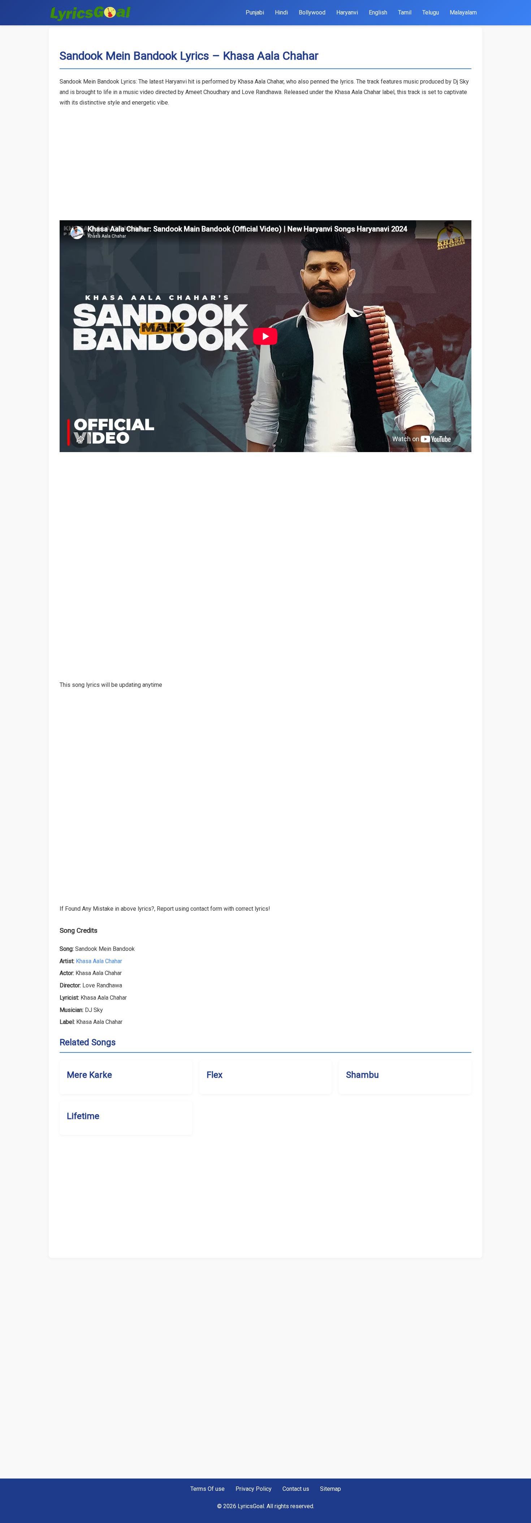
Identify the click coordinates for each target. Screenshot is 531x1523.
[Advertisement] (265, 158)
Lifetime (83, 1116)
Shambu (362, 1075)
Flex (215, 1075)
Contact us (295, 1488)
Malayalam (463, 12)
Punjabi (255, 12)
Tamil (404, 12)
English (378, 12)
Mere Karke (89, 1075)
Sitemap (330, 1488)
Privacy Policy (254, 1488)
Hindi (281, 12)
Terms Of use (207, 1488)
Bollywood (312, 12)
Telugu (430, 12)
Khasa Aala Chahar (99, 961)
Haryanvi (347, 12)
